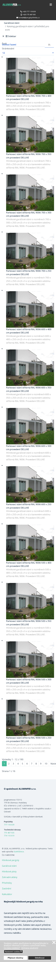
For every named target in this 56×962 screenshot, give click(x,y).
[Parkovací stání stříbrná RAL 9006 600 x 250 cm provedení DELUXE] (30, 484)
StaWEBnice (19, 851)
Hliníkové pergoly (10, 860)
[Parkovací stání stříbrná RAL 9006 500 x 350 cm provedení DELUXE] (30, 601)
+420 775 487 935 (29, 14)
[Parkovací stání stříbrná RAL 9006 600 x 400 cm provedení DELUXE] (30, 309)
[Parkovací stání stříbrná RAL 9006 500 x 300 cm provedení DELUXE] (30, 659)
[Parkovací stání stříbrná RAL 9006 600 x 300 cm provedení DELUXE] (30, 426)
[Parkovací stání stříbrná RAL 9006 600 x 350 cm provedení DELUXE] (30, 368)
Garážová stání (9, 865)
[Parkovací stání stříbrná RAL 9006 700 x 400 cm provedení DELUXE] (30, 76)
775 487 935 (9, 832)
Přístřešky (7, 882)
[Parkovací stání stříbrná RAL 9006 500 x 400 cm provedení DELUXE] (30, 543)
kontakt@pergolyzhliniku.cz (29, 17)
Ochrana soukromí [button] (29, 948)
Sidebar (12, 36)
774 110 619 (9, 835)
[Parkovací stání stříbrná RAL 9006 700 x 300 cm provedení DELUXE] (30, 192)
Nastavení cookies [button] (13, 952)
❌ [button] (54, 942)
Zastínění (6, 888)
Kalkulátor (7, 894)
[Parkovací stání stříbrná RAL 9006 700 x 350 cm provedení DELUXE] (30, 134)
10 (46, 763)
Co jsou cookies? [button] (12, 948)
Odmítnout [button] (39, 958)
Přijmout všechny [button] (15, 958)
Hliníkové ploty (9, 871)
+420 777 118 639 (29, 11)
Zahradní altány (9, 877)
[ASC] (49, 44)
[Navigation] (51, 5)
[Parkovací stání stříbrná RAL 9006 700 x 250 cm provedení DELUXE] (30, 251)
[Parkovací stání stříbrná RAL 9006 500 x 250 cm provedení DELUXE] (30, 718)
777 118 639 (9, 824)
